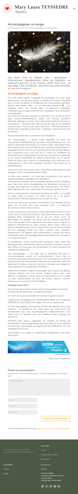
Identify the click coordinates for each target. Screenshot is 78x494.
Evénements (46, 459)
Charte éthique (46, 478)
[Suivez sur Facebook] (46, 486)
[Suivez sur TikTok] (50, 486)
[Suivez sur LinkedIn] (58, 486)
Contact (44, 469)
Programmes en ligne (49, 455)
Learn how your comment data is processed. (53, 428)
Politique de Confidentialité (51, 480)
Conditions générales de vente (52, 476)
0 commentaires (51, 28)
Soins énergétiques (37, 28)
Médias (5, 474)
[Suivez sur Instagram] (42, 486)
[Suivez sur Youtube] (54, 486)
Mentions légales (47, 473)
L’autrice (6, 469)
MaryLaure (14, 28)
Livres (43, 450)
